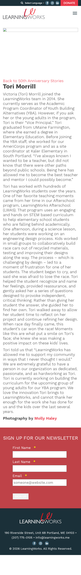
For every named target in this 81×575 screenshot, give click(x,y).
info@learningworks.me (53, 537)
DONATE (69, 3)
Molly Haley (45, 418)
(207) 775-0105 (22, 537)
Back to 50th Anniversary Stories (33, 80)
